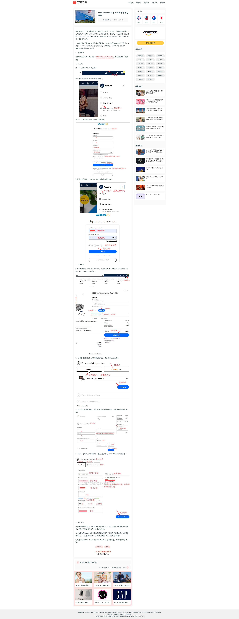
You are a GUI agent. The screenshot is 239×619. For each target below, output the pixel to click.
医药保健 (160, 63)
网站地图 (142, 616)
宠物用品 (150, 71)
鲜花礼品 (140, 75)
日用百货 (160, 67)
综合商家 (150, 63)
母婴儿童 (140, 63)
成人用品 (150, 75)
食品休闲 (140, 71)
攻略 (107, 547)
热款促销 (154, 3)
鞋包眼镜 (160, 56)
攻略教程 (162, 3)
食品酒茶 (160, 71)
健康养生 (160, 75)
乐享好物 (116, 614)
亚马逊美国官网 (150, 43)
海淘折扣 (146, 3)
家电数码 (140, 67)
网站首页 (130, 3)
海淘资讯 (99, 547)
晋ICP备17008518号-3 (131, 616)
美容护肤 (150, 56)
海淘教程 (107, 19)
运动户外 (160, 60)
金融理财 (150, 79)
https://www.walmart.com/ (104, 57)
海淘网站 (138, 3)
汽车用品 (140, 79)
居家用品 (140, 60)
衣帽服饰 (140, 56)
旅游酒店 (150, 67)
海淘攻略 (128, 614)
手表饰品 (150, 60)
